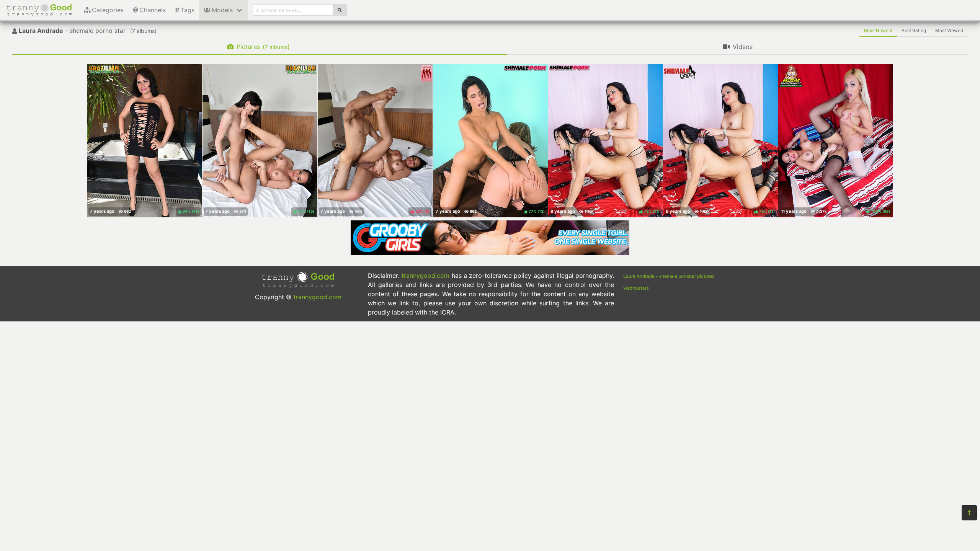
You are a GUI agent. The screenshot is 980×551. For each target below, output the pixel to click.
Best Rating (914, 30)
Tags (187, 10)
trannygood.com (317, 297)
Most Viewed (949, 30)
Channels (152, 10)
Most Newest (878, 30)
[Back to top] (969, 512)
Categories (108, 10)
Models (222, 10)
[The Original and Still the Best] (490, 252)
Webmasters (636, 288)
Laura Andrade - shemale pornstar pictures (668, 276)
